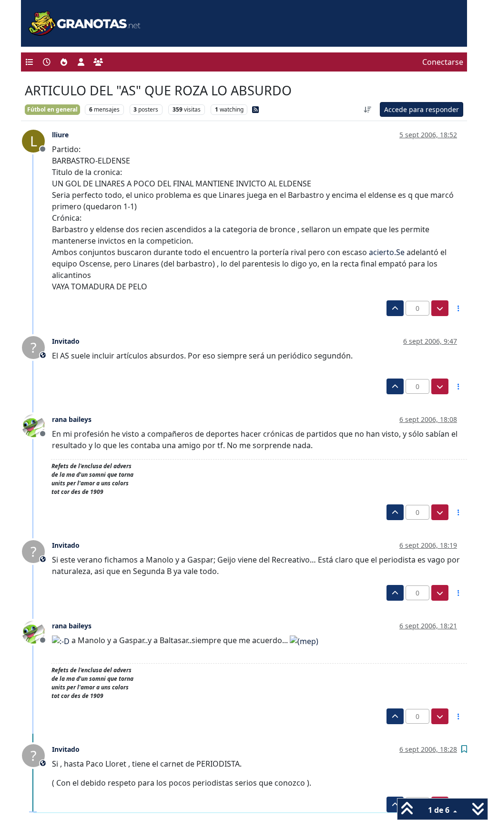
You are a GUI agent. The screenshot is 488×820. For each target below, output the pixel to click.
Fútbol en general (52, 109)
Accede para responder (421, 109)
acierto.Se (387, 252)
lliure (60, 134)
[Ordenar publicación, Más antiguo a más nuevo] (367, 109)
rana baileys (72, 419)
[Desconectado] (37, 425)
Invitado (66, 341)
